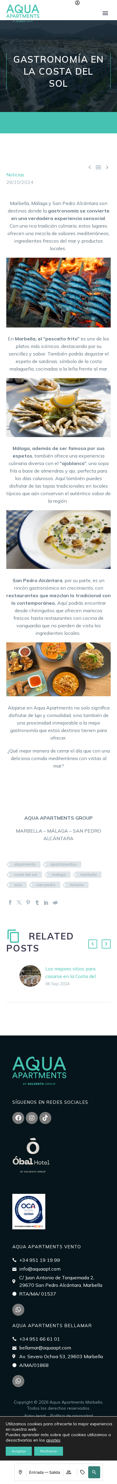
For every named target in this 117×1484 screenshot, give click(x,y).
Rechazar (48, 1451)
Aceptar (19, 1451)
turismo (77, 884)
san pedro (46, 884)
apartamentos (63, 864)
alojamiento (25, 864)
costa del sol (25, 874)
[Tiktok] (45, 1118)
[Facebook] (10, 902)
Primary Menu (105, 13)
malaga (59, 874)
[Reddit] (55, 902)
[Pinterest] (28, 902)
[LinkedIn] (46, 902)
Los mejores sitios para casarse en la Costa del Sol (70, 976)
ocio (18, 884)
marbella (88, 874)
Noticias (15, 175)
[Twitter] (19, 902)
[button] (94, 1472)
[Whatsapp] (18, 1310)
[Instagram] (32, 1118)
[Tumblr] (37, 902)
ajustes (53, 1440)
